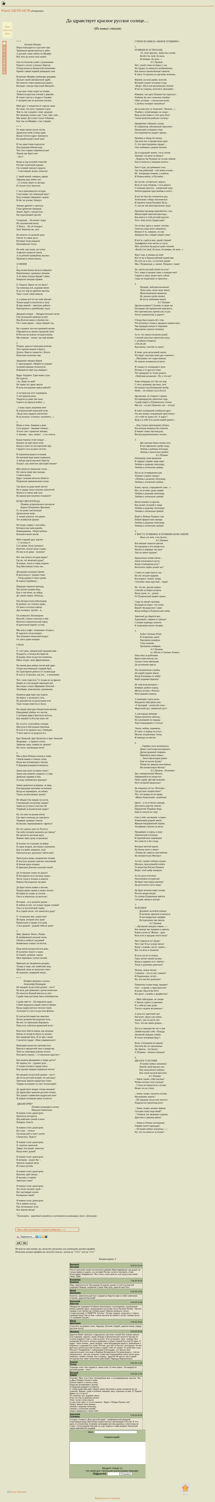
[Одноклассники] (43, 1237)
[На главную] (3, 4)
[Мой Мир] (46, 1237)
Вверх (185, 1494)
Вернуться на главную (107, 1498)
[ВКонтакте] (36, 1237)
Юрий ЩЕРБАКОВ (15, 10)
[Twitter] (40, 1237)
